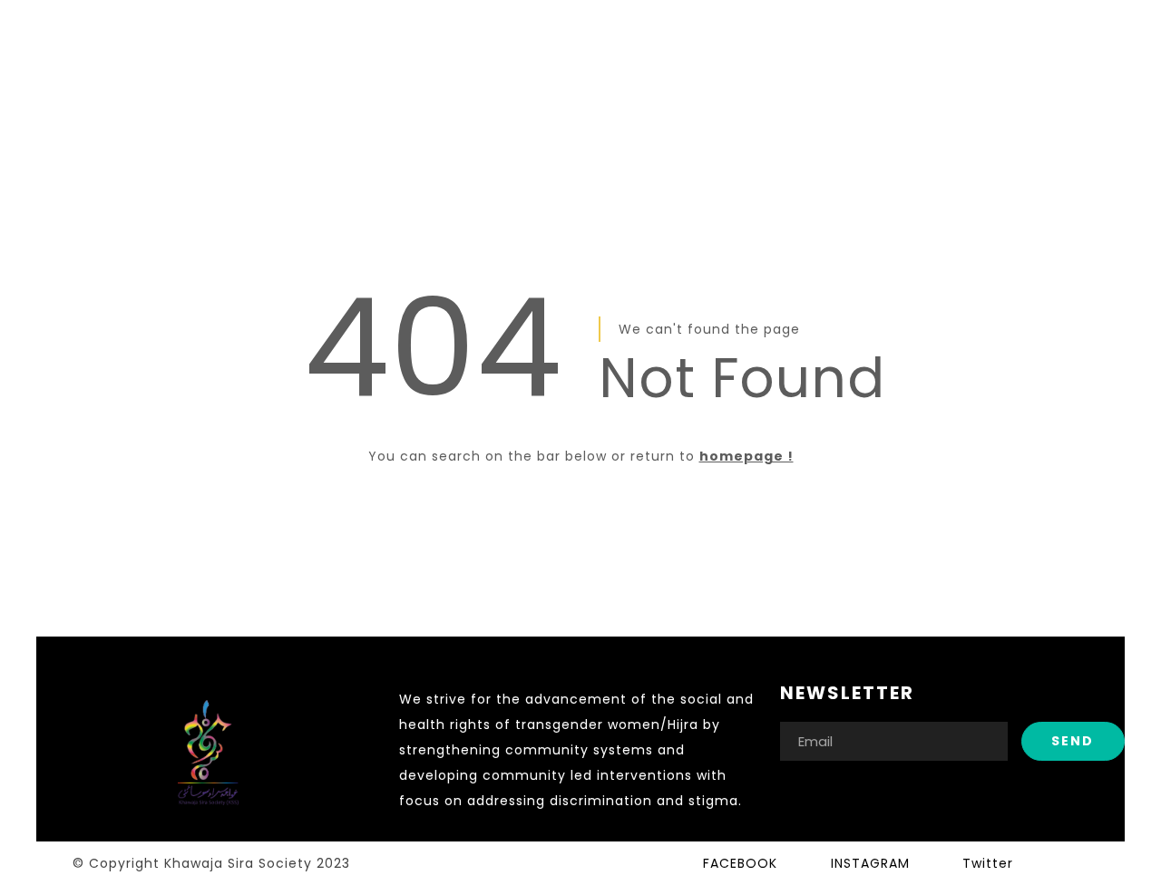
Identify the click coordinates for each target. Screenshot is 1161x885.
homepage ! (746, 456)
